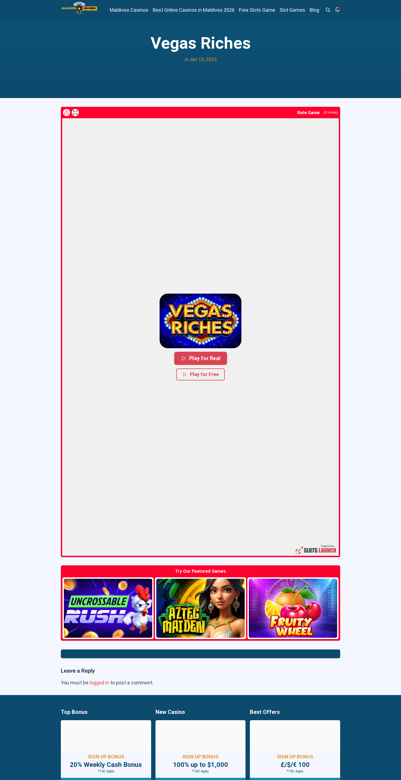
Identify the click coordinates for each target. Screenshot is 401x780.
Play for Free (204, 374)
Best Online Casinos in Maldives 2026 (194, 10)
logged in (99, 683)
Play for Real (204, 358)
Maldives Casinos (129, 10)
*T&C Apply (106, 771)
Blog (314, 10)
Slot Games (292, 10)
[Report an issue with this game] (66, 112)
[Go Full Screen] (75, 112)
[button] (200, 321)
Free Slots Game (257, 10)
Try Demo (108, 608)
